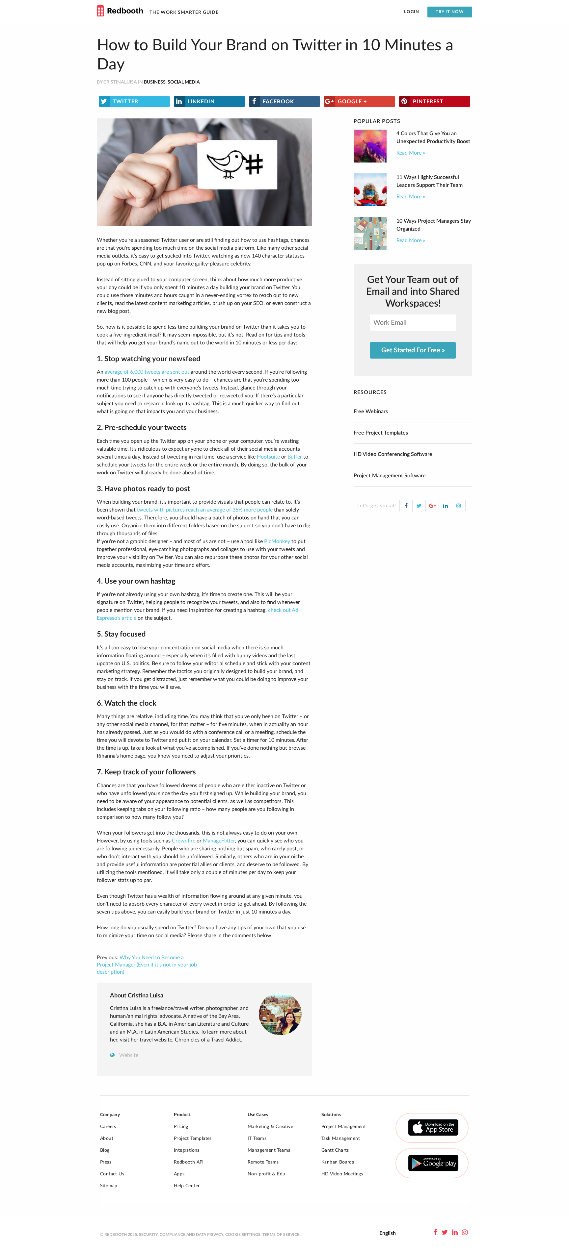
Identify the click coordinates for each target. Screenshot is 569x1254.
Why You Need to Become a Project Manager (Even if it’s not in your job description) (147, 965)
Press (105, 1162)
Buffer (294, 457)
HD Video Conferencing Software (393, 454)
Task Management (340, 1138)
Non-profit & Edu (266, 1174)
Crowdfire (183, 840)
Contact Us (112, 1174)
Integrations (187, 1150)
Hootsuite (268, 457)
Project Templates (193, 1138)
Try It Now (450, 12)
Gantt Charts (335, 1150)
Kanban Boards (337, 1162)
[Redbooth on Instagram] (465, 1232)
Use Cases (258, 1115)
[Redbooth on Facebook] (435, 1232)
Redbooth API (189, 1162)
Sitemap (109, 1186)
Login (411, 12)
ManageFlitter (219, 840)
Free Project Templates (381, 433)
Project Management (343, 1126)
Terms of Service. (281, 1235)
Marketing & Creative (270, 1126)
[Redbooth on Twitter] (445, 1232)
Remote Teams (263, 1162)
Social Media (184, 82)
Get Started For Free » (413, 350)
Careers (108, 1126)
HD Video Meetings (342, 1174)
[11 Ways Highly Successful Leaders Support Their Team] (370, 204)
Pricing (181, 1126)
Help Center (187, 1186)
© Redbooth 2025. (119, 1235)
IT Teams (257, 1138)
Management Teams (269, 1150)
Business (155, 82)
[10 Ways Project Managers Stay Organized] (370, 248)
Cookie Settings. (243, 1235)
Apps (179, 1174)
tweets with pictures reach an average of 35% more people (205, 510)
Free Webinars (371, 411)
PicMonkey (277, 541)
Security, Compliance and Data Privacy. (181, 1235)
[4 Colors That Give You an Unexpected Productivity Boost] (370, 160)
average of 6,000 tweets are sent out (147, 372)
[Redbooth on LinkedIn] (455, 1232)
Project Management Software (390, 475)
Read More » (410, 153)
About (106, 1138)
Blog (105, 1150)
